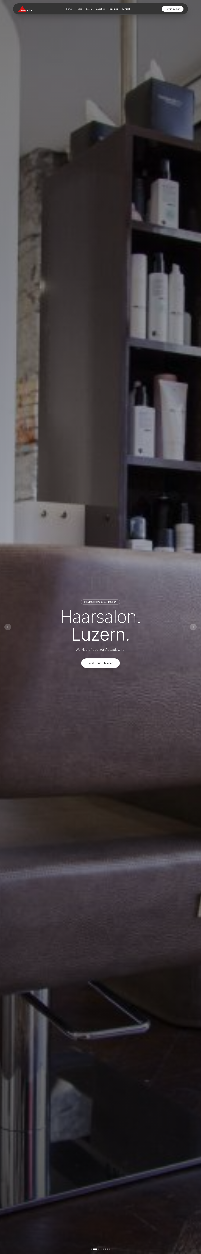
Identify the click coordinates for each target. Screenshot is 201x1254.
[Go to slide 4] (98, 1249)
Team (79, 9)
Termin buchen (172, 9)
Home (69, 9)
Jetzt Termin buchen (100, 663)
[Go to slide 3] (95, 1249)
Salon (89, 9)
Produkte (113, 9)
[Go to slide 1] (91, 1249)
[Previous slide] (7, 627)
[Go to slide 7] (107, 1249)
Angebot (100, 9)
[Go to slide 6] (105, 1249)
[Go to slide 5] (102, 1249)
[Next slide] (193, 627)
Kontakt (126, 9)
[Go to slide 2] (93, 1249)
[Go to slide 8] (109, 1249)
